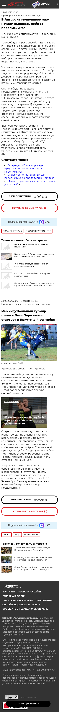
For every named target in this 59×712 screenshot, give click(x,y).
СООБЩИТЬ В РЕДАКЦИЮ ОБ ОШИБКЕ (25, 608)
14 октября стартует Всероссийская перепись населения (31, 265)
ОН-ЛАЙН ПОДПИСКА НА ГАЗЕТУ (21, 604)
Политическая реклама (17, 600)
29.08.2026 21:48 (9, 301)
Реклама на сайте (29, 591)
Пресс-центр (44, 600)
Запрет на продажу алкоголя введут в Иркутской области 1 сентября (32, 549)
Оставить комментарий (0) (29, 208)
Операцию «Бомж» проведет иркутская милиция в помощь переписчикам (24, 168)
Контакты (8, 591)
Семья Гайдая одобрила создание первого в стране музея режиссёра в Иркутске (34, 568)
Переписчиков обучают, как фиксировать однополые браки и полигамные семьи (34, 284)
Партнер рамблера (28, 697)
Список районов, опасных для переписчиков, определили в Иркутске (29, 176)
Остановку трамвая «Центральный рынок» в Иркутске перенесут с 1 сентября (34, 558)
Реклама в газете (13, 596)
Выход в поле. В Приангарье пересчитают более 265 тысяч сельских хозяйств (34, 255)
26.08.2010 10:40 (9, 12)
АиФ (20, 363)
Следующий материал (28, 704)
